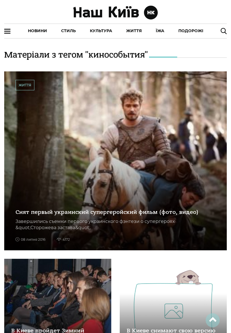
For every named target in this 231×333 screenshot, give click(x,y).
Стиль (68, 30)
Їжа (160, 30)
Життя (134, 30)
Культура (101, 30)
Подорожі (190, 30)
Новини (37, 30)
